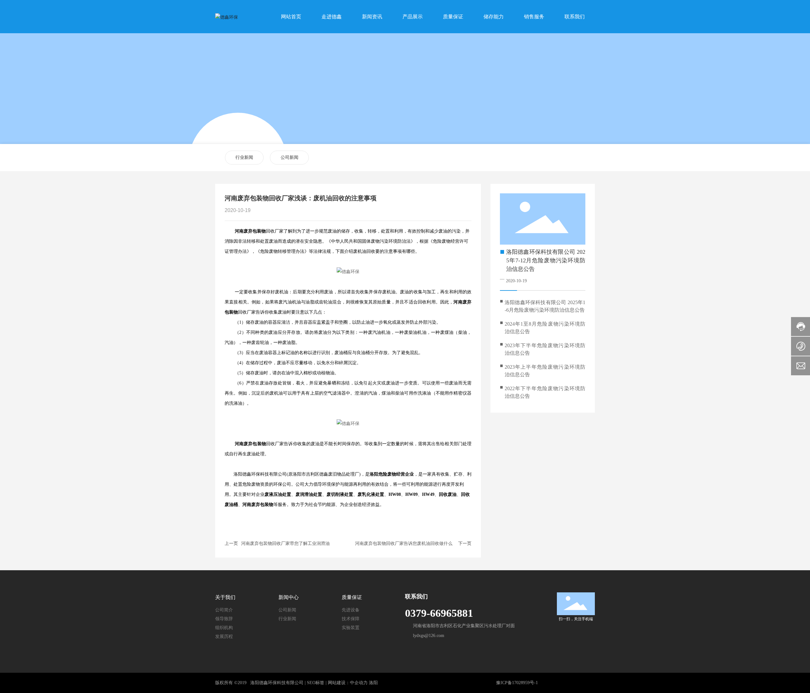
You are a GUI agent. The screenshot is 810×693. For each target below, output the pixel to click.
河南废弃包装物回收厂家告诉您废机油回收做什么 (403, 543)
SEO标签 (315, 682)
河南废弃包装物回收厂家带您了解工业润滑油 (285, 543)
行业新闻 (244, 157)
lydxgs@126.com (428, 635)
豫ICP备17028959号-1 (517, 682)
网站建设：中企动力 (348, 682)
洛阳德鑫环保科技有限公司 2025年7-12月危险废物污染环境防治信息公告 (545, 260)
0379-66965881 (439, 613)
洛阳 (373, 682)
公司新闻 (289, 157)
